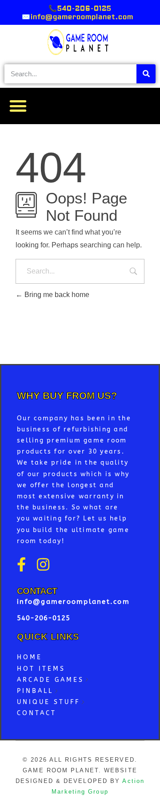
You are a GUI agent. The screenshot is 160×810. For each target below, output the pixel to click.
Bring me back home (56, 294)
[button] (18, 106)
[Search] (146, 73)
